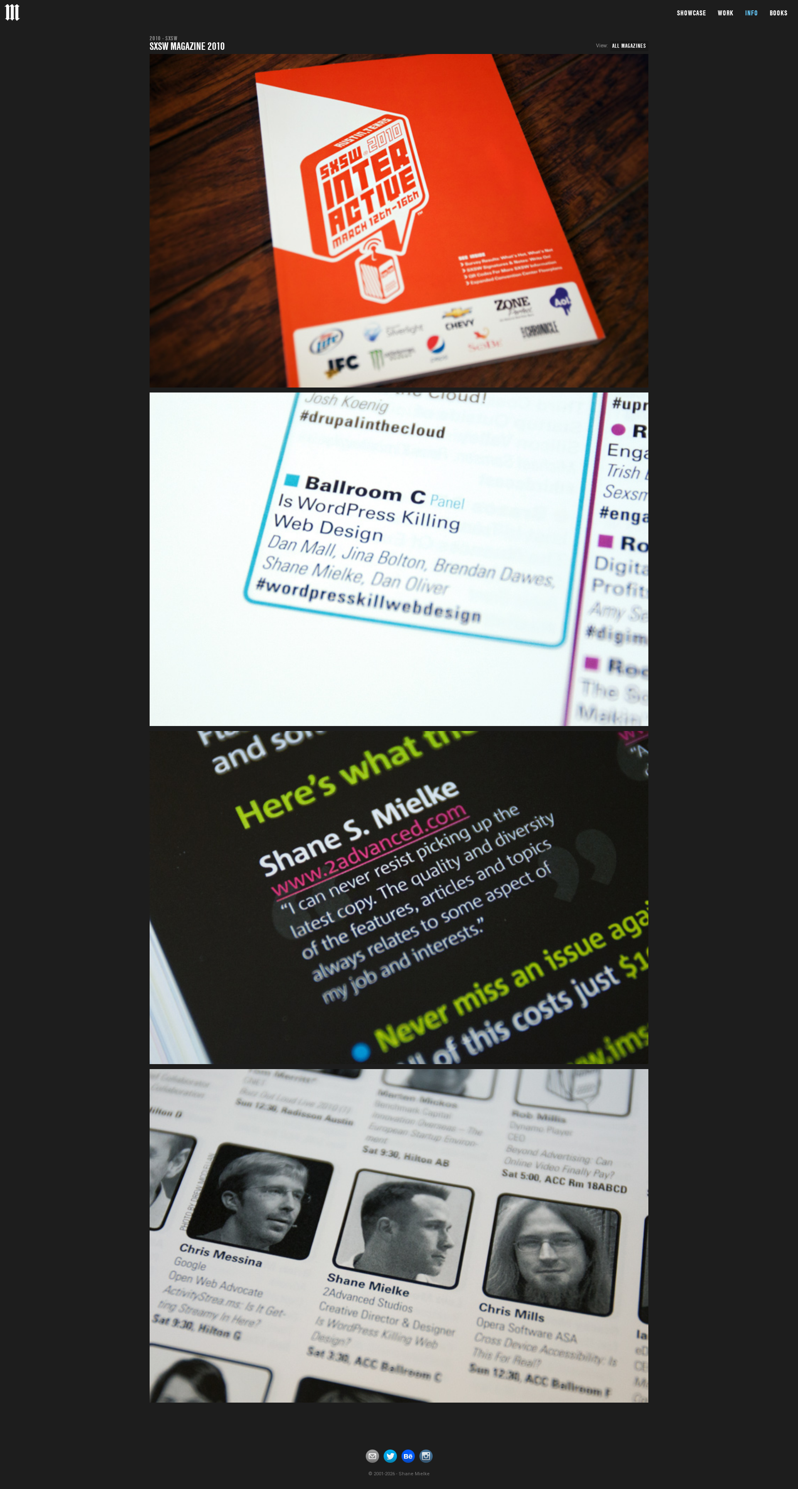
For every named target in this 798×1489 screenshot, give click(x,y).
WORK (726, 13)
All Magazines (629, 46)
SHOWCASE (691, 13)
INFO (751, 13)
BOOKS (779, 13)
